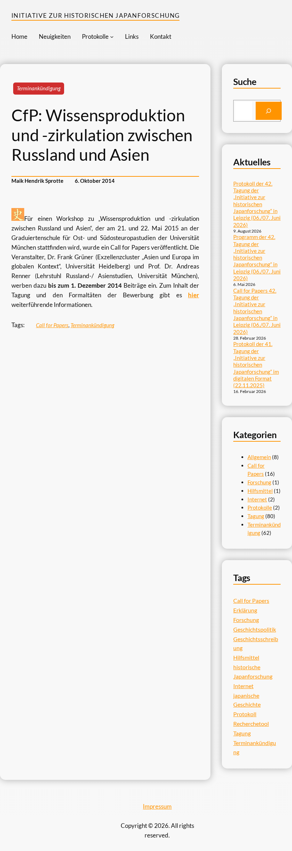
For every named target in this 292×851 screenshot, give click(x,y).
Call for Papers (52, 325)
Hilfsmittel (260, 491)
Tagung (255, 516)
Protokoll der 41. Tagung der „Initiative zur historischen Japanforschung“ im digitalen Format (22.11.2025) (256, 364)
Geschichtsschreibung (255, 643)
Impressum (157, 806)
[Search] (269, 110)
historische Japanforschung (252, 672)
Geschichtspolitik (254, 629)
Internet (257, 499)
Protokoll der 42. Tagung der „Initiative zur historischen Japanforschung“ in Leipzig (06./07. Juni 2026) (257, 204)
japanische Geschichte (247, 700)
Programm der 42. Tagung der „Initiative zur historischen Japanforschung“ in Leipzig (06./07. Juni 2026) (257, 257)
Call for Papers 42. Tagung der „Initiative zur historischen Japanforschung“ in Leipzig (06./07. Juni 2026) (257, 311)
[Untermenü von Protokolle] (112, 36)
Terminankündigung (39, 88)
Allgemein (259, 457)
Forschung (259, 482)
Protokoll (244, 714)
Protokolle (259, 507)
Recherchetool (251, 723)
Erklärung (245, 610)
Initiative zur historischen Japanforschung (95, 15)
